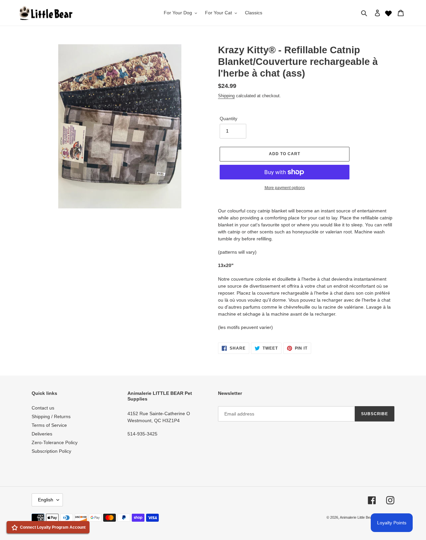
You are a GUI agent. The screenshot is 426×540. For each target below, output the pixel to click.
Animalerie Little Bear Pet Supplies (367, 517)
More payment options (285, 187)
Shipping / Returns (51, 416)
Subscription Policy (51, 451)
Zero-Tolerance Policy (55, 442)
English (45, 499)
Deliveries (42, 433)
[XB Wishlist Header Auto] (388, 12)
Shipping (226, 95)
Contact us (43, 407)
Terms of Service (49, 425)
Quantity (228, 118)
